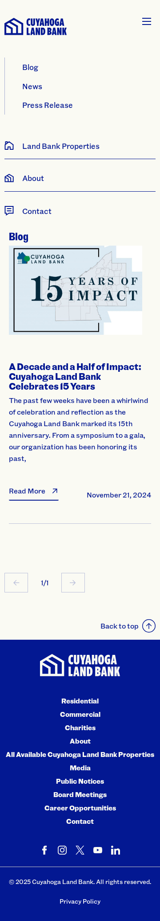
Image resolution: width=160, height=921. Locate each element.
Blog (30, 67)
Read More (27, 490)
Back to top (119, 625)
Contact (80, 821)
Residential (80, 700)
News (32, 86)
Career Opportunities (80, 807)
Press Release (47, 105)
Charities (80, 727)
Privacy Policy (80, 901)
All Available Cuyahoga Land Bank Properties (80, 754)
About (80, 740)
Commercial (80, 714)
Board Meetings (80, 794)
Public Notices (80, 781)
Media (80, 767)
